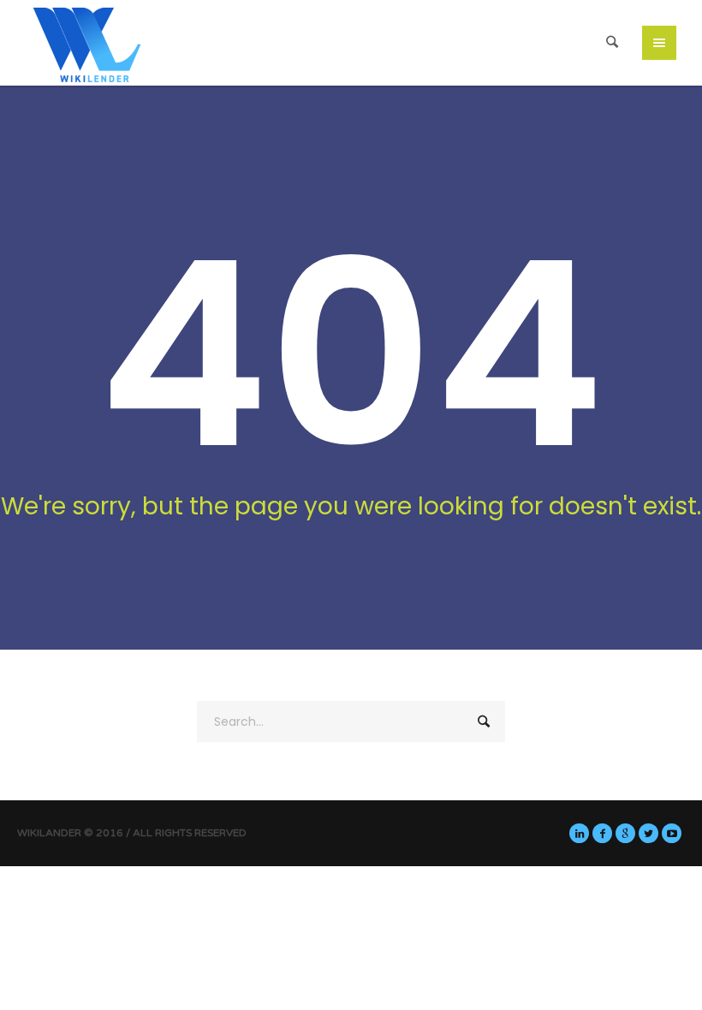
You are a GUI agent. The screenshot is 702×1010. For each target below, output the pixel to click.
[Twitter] (648, 833)
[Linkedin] (579, 833)
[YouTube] (671, 833)
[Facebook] (602, 833)
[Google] (625, 833)
